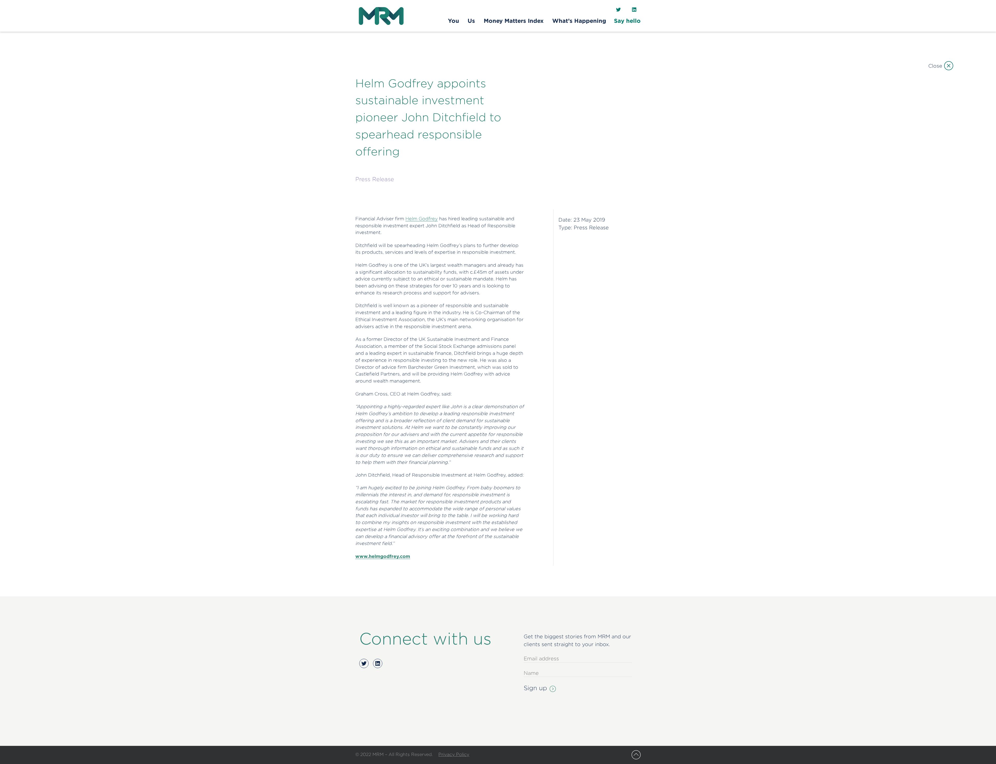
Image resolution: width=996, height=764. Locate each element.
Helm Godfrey (421, 218)
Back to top (636, 754)
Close (935, 65)
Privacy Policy (453, 754)
